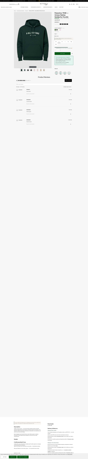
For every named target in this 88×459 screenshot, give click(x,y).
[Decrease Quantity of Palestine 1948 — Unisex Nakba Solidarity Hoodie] (55, 50)
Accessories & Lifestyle (36, 7)
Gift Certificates (82, 7)
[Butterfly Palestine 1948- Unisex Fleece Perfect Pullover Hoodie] (28, 70)
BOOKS (56, 7)
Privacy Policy (69, 454)
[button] (30, 80)
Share (57, 68)
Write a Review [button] (66, 18)
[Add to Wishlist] (72, 53)
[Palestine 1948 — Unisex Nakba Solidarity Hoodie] (24, 70)
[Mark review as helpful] (71, 94)
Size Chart (50, 425)
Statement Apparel (24, 7)
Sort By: (65, 86)
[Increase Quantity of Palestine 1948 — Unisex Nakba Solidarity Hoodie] (60, 50)
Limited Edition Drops (47, 7)
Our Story (61, 7)
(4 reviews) (61, 18)
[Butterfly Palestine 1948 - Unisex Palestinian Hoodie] (21, 70)
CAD (77, 4)
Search (18, 3)
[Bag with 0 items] (74, 4)
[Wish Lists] (72, 4)
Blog (87, 7)
